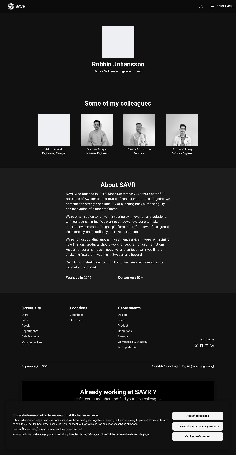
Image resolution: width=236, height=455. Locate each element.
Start (25, 314)
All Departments (128, 347)
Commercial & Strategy (132, 341)
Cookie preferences (197, 436)
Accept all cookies (198, 415)
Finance (123, 336)
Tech (139, 71)
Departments (30, 331)
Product (123, 325)
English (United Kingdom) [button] (196, 366)
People (26, 325)
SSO (44, 366)
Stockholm (77, 314)
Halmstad (76, 320)
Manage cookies (32, 342)
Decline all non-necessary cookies (198, 426)
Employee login (30, 366)
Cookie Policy (30, 429)
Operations (125, 331)
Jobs (25, 320)
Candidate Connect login (165, 366)
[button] (200, 6)
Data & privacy (30, 336)
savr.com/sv (207, 339)
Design (122, 314)
